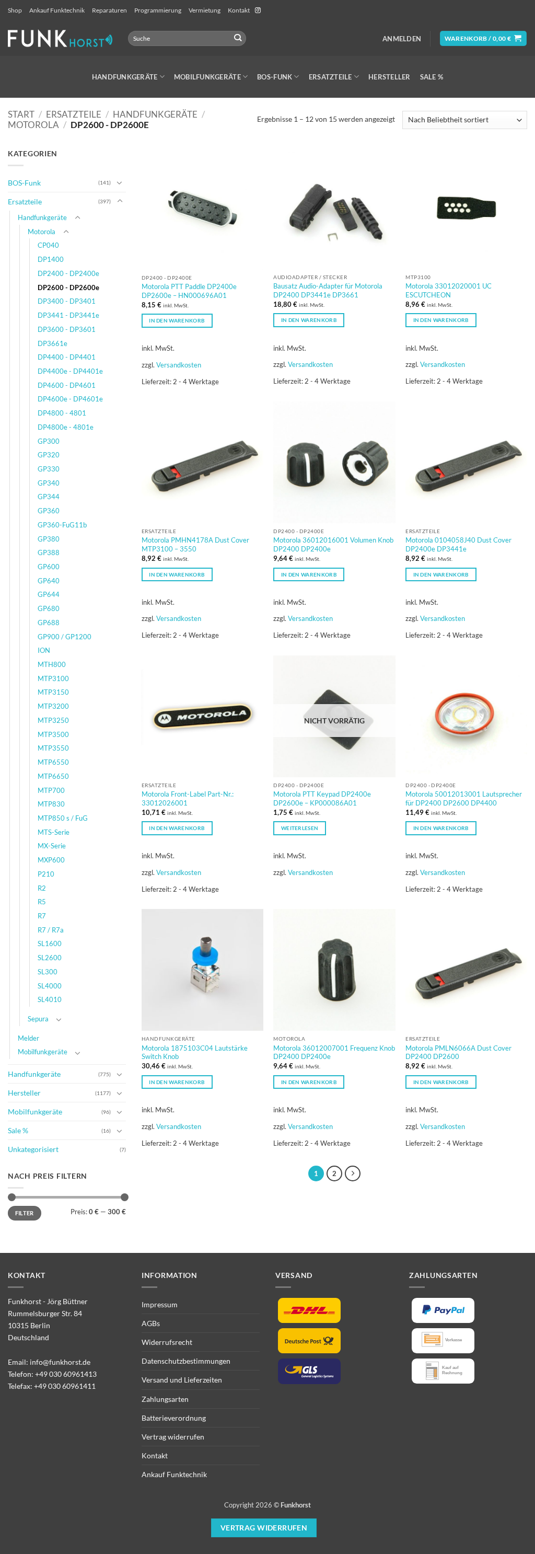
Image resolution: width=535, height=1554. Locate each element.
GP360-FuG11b (62, 525)
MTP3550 (53, 748)
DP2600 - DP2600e (68, 287)
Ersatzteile (330, 77)
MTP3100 (53, 678)
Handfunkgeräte (125, 77)
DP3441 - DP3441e (68, 315)
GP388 (49, 552)
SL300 (47, 972)
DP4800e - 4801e (66, 427)
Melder (28, 1038)
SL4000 (50, 986)
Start (21, 114)
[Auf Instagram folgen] (258, 10)
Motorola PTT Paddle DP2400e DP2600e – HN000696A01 (189, 291)
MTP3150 (53, 692)
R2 (42, 888)
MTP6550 (53, 762)
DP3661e (52, 343)
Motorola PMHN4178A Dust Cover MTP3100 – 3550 (195, 544)
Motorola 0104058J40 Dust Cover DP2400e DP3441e (458, 544)
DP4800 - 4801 (62, 413)
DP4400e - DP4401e (70, 371)
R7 (42, 916)
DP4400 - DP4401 (67, 357)
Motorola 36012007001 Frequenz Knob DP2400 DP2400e (334, 1052)
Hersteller (389, 77)
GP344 (49, 496)
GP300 (49, 441)
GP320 (49, 455)
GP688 (49, 622)
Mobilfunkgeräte (207, 77)
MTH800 (52, 664)
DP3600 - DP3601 (67, 329)
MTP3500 (53, 734)
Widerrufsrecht (167, 1342)
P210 (46, 874)
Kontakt (239, 10)
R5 (42, 901)
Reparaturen (109, 10)
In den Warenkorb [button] (177, 320)
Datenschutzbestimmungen (186, 1360)
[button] (401, 38)
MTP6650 (53, 776)
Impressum (160, 1304)
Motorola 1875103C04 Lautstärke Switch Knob (195, 1052)
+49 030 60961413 (66, 1373)
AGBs (151, 1323)
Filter (24, 1213)
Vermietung (204, 10)
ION (44, 650)
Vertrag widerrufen (173, 1436)
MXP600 (51, 860)
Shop (15, 10)
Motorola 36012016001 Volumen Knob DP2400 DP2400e (333, 544)
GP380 (49, 539)
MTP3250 (53, 720)
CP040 (48, 245)
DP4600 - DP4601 (67, 385)
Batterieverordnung (174, 1417)
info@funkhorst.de (60, 1361)
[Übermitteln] (237, 38)
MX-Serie (52, 846)
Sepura (38, 1019)
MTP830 (51, 804)
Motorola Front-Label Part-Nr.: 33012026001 (188, 798)
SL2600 (50, 957)
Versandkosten (178, 365)
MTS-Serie (53, 832)
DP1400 (51, 259)
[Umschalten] (119, 182)
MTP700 (51, 790)
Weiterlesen (299, 828)
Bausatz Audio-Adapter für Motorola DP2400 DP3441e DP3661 (327, 290)
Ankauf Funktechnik (57, 10)
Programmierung (157, 10)
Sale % (432, 77)
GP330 (49, 469)
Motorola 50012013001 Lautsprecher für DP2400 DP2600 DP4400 (463, 798)
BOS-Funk (274, 77)
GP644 (49, 594)
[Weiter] (352, 1173)
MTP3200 (53, 706)
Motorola (33, 125)
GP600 (49, 566)
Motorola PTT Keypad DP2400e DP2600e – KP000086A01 (322, 798)
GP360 (49, 511)
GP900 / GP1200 (64, 636)
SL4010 (50, 999)
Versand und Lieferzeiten (182, 1379)
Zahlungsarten (165, 1399)
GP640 (49, 581)
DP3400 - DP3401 (67, 301)
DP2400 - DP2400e (68, 273)
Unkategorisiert (33, 1149)
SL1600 (50, 943)
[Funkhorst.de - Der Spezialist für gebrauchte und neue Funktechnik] (60, 38)
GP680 (49, 608)
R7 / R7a (51, 930)
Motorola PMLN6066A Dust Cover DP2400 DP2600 (458, 1052)
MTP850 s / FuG (63, 818)
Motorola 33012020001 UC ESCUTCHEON (448, 290)
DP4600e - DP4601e (70, 399)
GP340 (49, 483)
